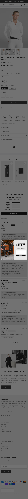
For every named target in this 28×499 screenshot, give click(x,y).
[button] (20, 255)
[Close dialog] (26, 240)
